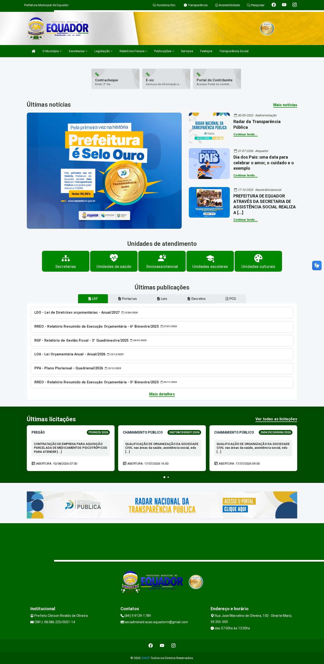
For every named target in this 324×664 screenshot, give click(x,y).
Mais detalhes (162, 394)
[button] (164, 477)
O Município (51, 51)
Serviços (187, 51)
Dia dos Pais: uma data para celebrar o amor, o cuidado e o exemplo (263, 163)
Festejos (206, 51)
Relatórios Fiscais (132, 51)
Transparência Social (234, 51)
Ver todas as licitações (276, 419)
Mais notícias (285, 105)
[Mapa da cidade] (162, 541)
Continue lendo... (245, 134)
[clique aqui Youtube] (162, 645)
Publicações (163, 51)
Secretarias (77, 51)
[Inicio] (33, 51)
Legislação (102, 51)
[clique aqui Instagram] (173, 645)
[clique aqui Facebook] (151, 645)
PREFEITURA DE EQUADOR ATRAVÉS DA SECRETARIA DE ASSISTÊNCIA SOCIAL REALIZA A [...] (264, 204)
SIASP (145, 658)
